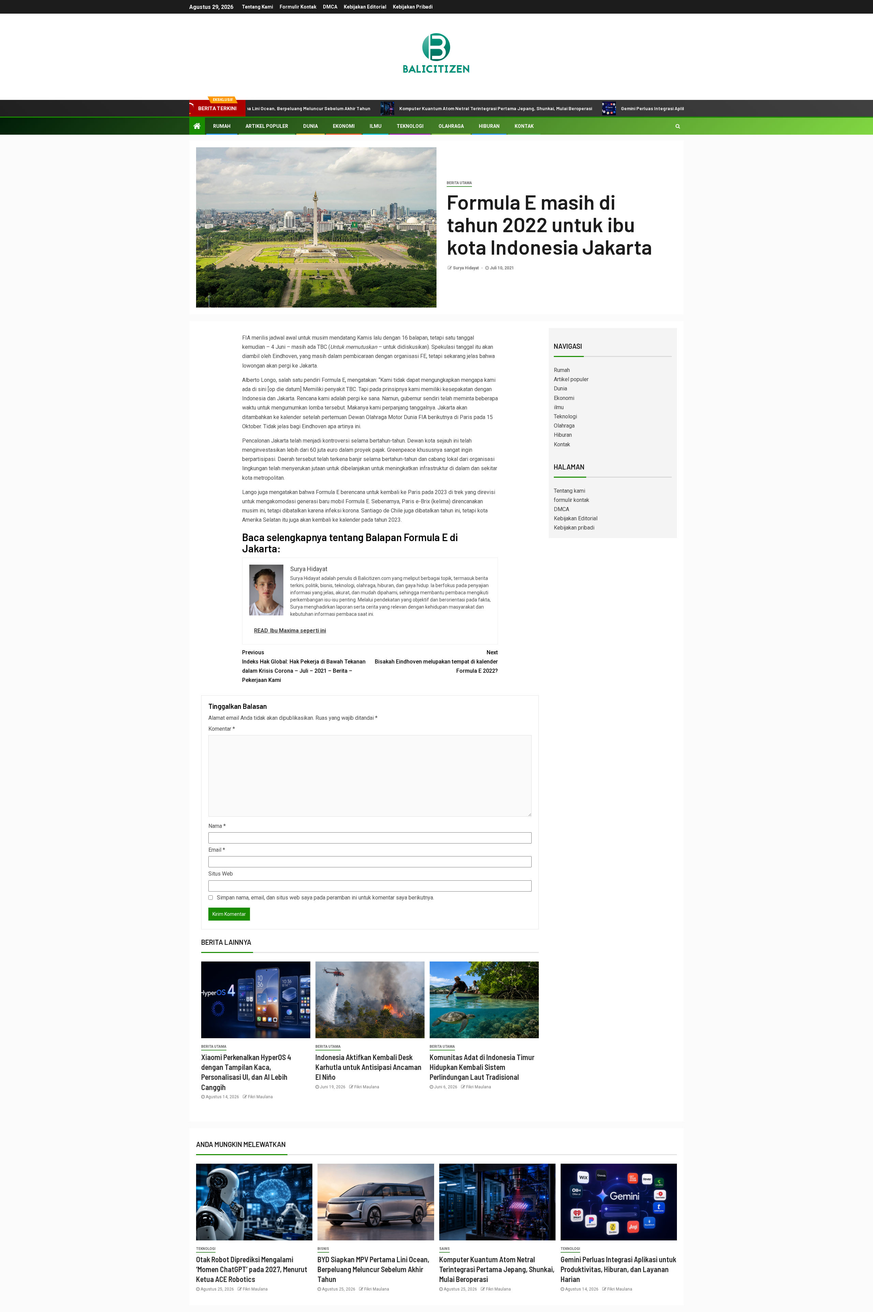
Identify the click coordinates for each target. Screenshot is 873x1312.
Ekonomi (344, 126)
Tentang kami (257, 7)
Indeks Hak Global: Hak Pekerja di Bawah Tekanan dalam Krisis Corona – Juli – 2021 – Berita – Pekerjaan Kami (304, 666)
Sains (444, 1249)
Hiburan (489, 126)
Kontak (524, 126)
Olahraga (451, 126)
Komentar (221, 729)
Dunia (310, 126)
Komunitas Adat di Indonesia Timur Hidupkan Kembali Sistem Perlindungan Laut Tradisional (482, 1067)
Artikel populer (267, 126)
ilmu (376, 126)
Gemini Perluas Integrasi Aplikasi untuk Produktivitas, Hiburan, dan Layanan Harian (645, 108)
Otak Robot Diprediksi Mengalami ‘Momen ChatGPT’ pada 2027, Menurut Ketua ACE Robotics (251, 1269)
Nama (217, 826)
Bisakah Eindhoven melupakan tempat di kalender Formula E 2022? (436, 661)
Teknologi (410, 126)
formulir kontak (298, 7)
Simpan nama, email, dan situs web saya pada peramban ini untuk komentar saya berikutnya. (325, 897)
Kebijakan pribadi (413, 7)
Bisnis (323, 1249)
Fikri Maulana (260, 1096)
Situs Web (220, 873)
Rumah (222, 126)
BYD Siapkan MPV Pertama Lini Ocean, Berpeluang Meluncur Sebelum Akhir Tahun (373, 1269)
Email (216, 850)
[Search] (678, 126)
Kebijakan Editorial (365, 7)
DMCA (330, 7)
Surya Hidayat (466, 268)
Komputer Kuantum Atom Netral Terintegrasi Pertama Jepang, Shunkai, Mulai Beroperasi (431, 108)
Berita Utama (459, 183)
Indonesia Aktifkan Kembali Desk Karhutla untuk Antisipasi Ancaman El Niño (368, 1067)
